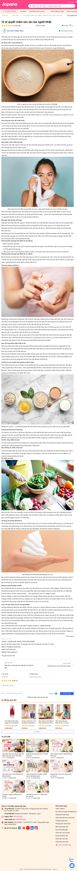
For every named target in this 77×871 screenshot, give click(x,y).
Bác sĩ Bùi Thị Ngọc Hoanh (15, 31)
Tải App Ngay (71, 2)
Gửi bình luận (67, 693)
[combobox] (51, 6)
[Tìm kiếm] (30, 6)
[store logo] (9, 4)
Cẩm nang (15, 15)
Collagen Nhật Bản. (45, 625)
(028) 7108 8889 (20, 819)
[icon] (19, 829)
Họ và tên (5, 674)
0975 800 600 (17, 816)
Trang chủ (5, 15)
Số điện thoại (34, 674)
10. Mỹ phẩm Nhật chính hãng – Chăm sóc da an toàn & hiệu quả (42, 15)
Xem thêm (37, 731)
